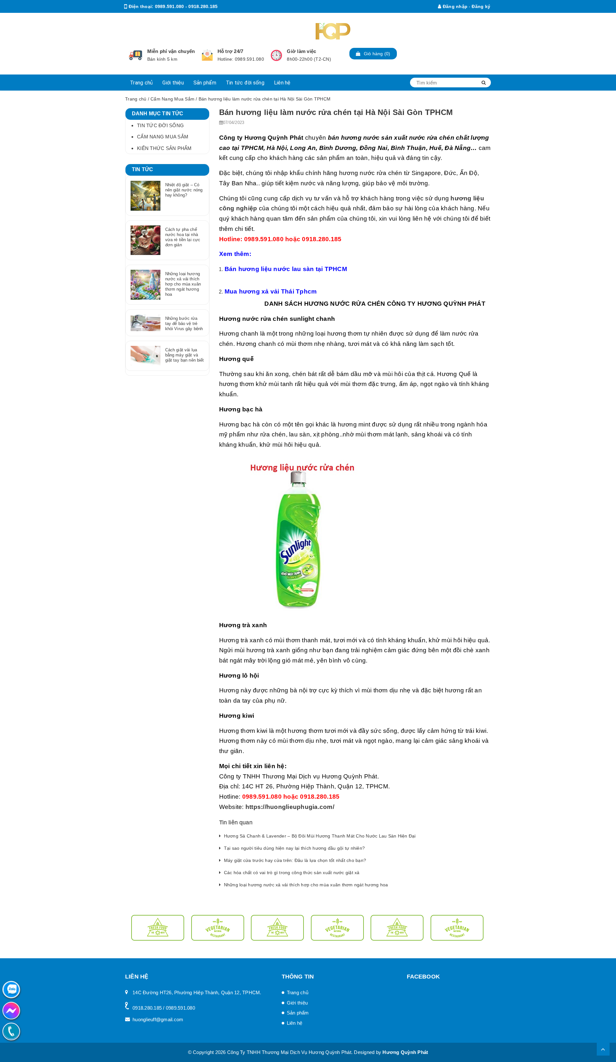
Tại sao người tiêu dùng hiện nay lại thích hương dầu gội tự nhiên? (294, 848)
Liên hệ (282, 83)
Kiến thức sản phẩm (164, 148)
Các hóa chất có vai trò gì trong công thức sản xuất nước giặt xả (292, 872)
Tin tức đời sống (245, 83)
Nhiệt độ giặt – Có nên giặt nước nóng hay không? (183, 189)
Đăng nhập (454, 6)
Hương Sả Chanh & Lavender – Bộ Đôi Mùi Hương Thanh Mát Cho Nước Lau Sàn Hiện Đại (320, 835)
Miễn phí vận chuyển (171, 51)
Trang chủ (141, 83)
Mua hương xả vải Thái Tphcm (271, 291)
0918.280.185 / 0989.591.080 (164, 1008)
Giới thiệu (173, 83)
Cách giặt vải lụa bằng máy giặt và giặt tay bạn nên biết (184, 355)
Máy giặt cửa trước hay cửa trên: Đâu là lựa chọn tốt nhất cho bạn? (295, 860)
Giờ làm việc (301, 51)
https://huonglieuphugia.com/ (289, 806)
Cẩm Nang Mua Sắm (172, 98)
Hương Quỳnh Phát (405, 1052)
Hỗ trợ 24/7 (231, 51)
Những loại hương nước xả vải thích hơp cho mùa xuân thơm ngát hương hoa (306, 884)
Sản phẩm (204, 83)
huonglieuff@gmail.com (181, 19)
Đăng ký (481, 6)
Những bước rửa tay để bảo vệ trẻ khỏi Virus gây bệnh (184, 323)
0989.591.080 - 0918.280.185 (186, 6)
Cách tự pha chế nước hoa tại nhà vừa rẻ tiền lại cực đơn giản (182, 237)
